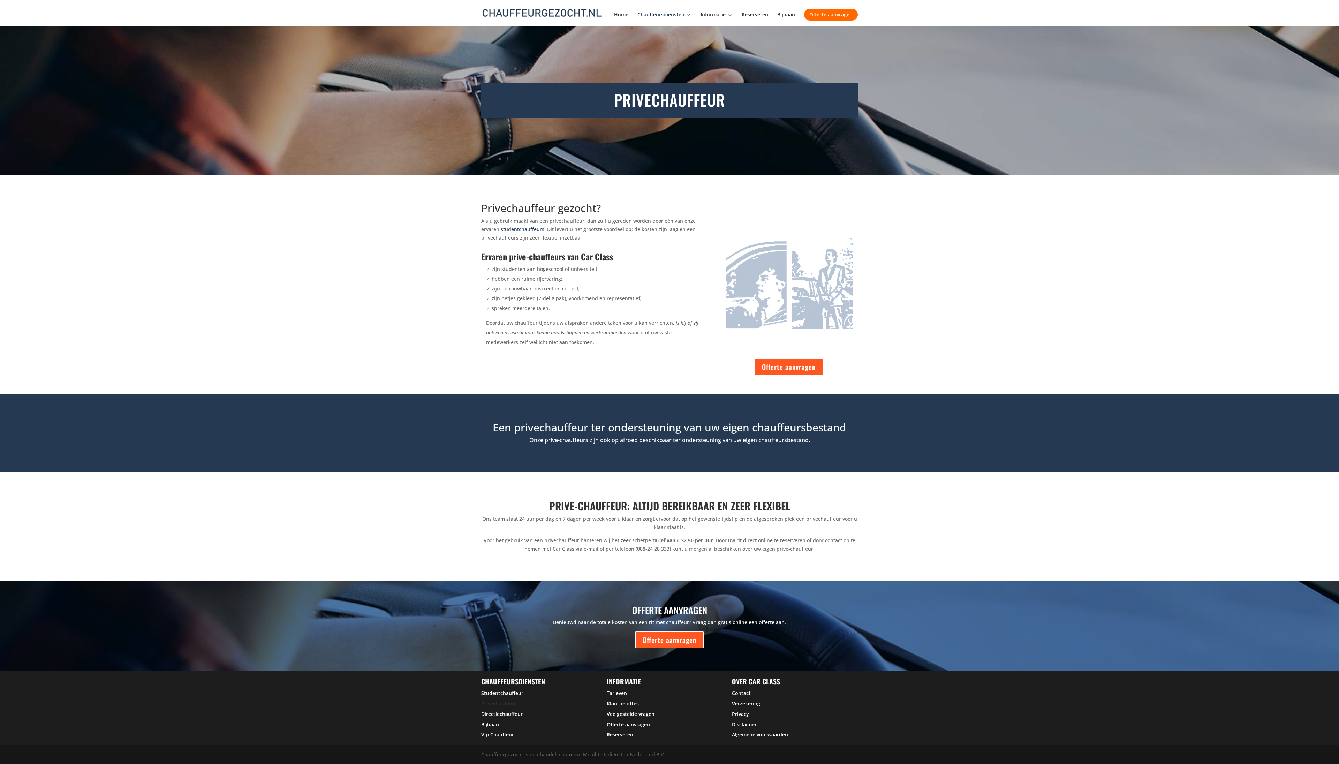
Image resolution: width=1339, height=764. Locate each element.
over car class (756, 681)
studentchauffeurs (522, 229)
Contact (741, 693)
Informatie (713, 15)
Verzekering (746, 703)
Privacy (740, 714)
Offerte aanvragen (831, 14)
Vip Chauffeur (497, 734)
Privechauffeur (498, 703)
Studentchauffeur (502, 693)
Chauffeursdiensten (660, 15)
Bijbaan (786, 15)
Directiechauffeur (502, 714)
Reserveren (755, 15)
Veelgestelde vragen (631, 714)
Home (621, 15)
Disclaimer (744, 724)
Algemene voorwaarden (760, 734)
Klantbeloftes (623, 703)
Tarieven (617, 693)
